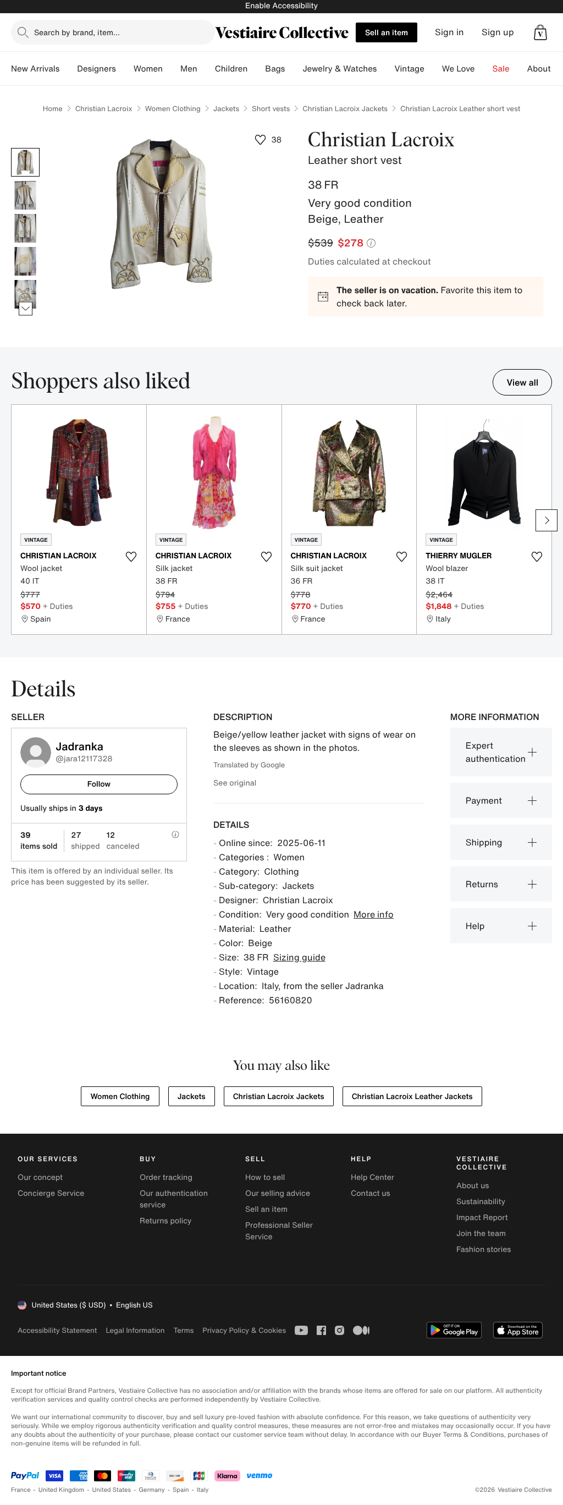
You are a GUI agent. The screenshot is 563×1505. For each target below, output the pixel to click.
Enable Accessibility (281, 6)
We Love (458, 69)
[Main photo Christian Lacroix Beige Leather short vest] (25, 162)
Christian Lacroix (104, 108)
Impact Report (482, 1217)
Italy (203, 1490)
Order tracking (166, 1177)
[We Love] (483, 68)
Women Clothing (173, 108)
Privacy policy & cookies (244, 1330)
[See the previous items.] (25, 148)
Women (148, 69)
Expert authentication (496, 752)
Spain (181, 1490)
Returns (482, 884)
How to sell (265, 1177)
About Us (545, 69)
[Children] (256, 68)
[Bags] (293, 68)
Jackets (226, 108)
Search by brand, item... (77, 32)
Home (53, 108)
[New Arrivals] (68, 68)
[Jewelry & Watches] (385, 68)
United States (111, 1490)
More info (374, 914)
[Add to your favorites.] (131, 556)
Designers (96, 69)
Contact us (370, 1193)
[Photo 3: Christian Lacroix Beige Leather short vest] (25, 228)
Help (475, 925)
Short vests (271, 108)
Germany (152, 1490)
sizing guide (299, 957)
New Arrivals (35, 69)
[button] (540, 32)
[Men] (206, 68)
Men (188, 69)
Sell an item (386, 32)
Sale (501, 69)
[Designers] (124, 68)
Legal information (135, 1330)
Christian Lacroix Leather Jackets (412, 1096)
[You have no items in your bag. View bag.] (540, 32)
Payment (484, 800)
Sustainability (480, 1201)
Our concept (40, 1177)
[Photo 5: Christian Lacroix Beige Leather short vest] (25, 294)
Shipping (484, 842)
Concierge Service (51, 1193)
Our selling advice (277, 1193)
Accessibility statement (57, 1330)
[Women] (171, 68)
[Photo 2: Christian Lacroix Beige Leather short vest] (25, 195)
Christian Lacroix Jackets (345, 108)
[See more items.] (25, 308)
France (21, 1490)
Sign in (449, 32)
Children (231, 69)
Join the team (481, 1233)
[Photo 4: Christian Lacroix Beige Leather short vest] (25, 261)
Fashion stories (483, 1249)
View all (522, 382)
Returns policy (165, 1221)
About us (472, 1185)
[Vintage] (433, 68)
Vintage (409, 69)
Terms (183, 1330)
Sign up (498, 32)
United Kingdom (61, 1490)
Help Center (372, 1177)
